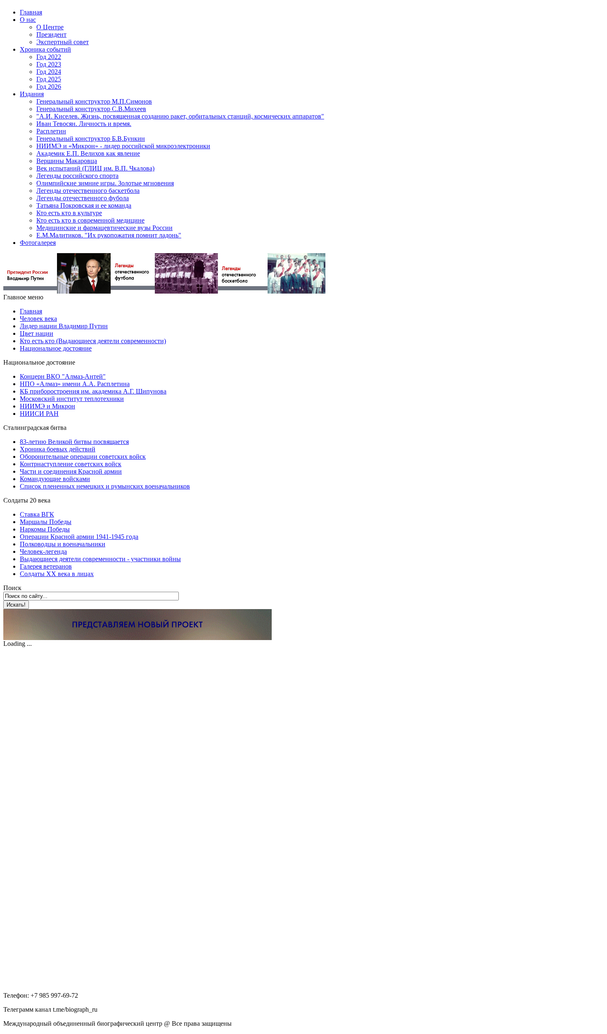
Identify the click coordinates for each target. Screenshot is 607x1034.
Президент (51, 34)
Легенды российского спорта (77, 175)
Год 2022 (48, 56)
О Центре (50, 27)
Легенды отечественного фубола (82, 198)
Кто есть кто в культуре (69, 212)
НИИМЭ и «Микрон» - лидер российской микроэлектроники (123, 145)
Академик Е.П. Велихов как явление (88, 153)
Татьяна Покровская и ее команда (83, 205)
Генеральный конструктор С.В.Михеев (91, 108)
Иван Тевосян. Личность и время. (83, 123)
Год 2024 (48, 71)
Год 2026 (48, 86)
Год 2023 (48, 64)
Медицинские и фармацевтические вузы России (104, 227)
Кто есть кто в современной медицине (90, 220)
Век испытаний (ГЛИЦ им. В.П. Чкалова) (95, 168)
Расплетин (51, 131)
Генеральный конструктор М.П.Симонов (94, 101)
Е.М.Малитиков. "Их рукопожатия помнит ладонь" (108, 235)
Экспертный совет (62, 41)
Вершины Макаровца (66, 160)
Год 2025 (48, 79)
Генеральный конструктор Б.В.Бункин (90, 138)
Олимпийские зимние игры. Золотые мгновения (105, 183)
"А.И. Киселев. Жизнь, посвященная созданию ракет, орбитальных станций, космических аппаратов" (180, 116)
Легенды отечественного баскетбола (88, 190)
